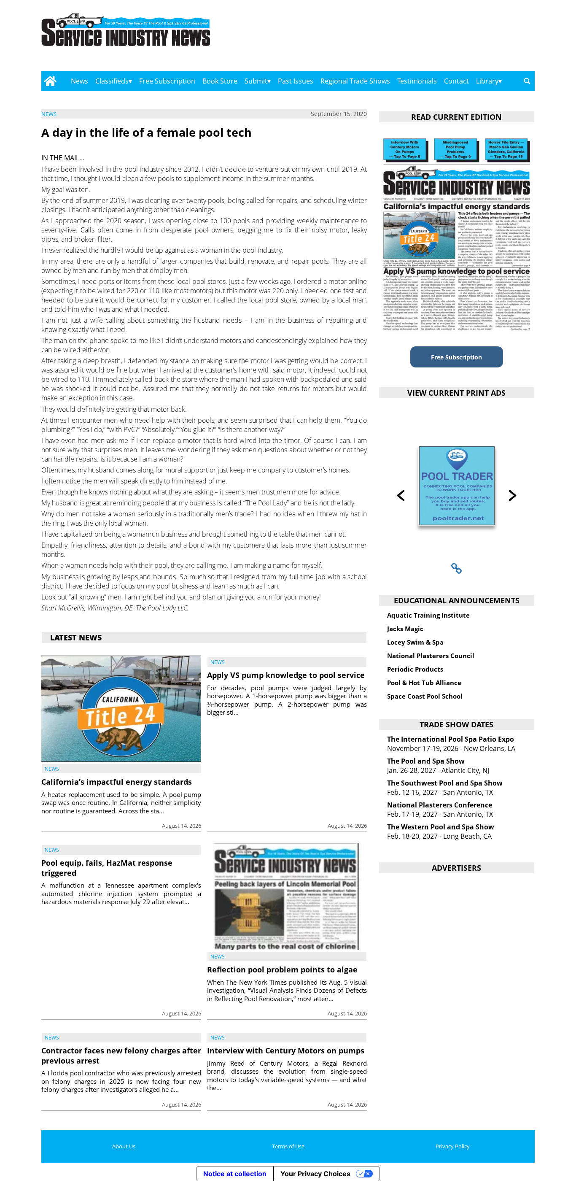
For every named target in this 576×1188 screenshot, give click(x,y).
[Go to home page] (50, 81)
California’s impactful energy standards (116, 782)
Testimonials (417, 81)
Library (487, 81)
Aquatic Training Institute (428, 615)
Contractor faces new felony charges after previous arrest (121, 1055)
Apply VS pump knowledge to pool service (286, 675)
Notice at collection (234, 1173)
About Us (123, 1146)
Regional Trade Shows (355, 81)
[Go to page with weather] (461, 38)
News (79, 81)
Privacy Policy (453, 1146)
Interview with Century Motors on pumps (285, 1050)
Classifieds (112, 81)
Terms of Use (288, 1146)
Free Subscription (167, 81)
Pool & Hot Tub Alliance (424, 682)
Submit (256, 81)
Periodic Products (415, 669)
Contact (456, 81)
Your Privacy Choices (315, 1173)
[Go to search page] (527, 81)
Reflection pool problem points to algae (282, 969)
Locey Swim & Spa (415, 642)
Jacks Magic (405, 628)
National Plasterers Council (430, 655)
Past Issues (295, 81)
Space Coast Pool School (425, 696)
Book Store (219, 81)
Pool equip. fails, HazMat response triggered (106, 868)
